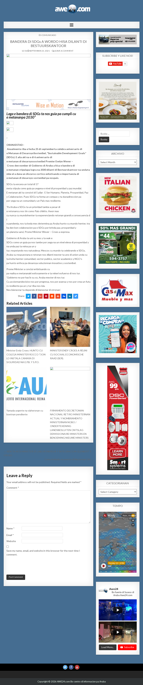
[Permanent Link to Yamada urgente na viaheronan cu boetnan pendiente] (26, 387)
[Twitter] (65, 667)
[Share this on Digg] (63, 296)
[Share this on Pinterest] (46, 296)
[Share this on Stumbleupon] (57, 296)
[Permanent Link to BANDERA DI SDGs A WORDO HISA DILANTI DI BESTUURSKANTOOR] (48, 76)
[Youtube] (77, 667)
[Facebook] (71, 667)
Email (10, 535)
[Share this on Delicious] (75, 296)
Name (10, 528)
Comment (12, 487)
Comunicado (49, 35)
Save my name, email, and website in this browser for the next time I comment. (43, 552)
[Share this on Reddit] (52, 296)
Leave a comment (63, 50)
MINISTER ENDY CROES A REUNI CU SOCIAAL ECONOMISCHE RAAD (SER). (68, 354)
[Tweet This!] (28, 296)
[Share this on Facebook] (34, 296)
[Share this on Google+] (40, 296)
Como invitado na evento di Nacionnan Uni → (68, 459)
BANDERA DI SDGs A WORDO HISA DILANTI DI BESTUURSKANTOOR (48, 43)
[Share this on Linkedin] (69, 296)
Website (11, 541)
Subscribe (129, 647)
